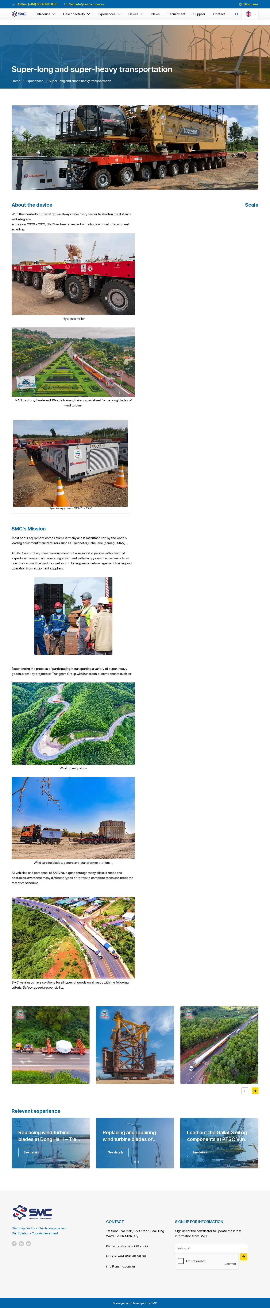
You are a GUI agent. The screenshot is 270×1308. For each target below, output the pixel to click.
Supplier (199, 14)
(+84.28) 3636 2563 (132, 1246)
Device (133, 14)
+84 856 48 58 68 (132, 1256)
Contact (219, 14)
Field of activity (74, 14)
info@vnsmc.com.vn (90, 4)
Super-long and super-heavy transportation (80, 81)
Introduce (43, 14)
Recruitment (176, 14)
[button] (255, 1090)
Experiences (107, 14)
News (155, 14)
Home (16, 81)
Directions (251, 4)
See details (31, 1152)
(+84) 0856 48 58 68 (42, 4)
